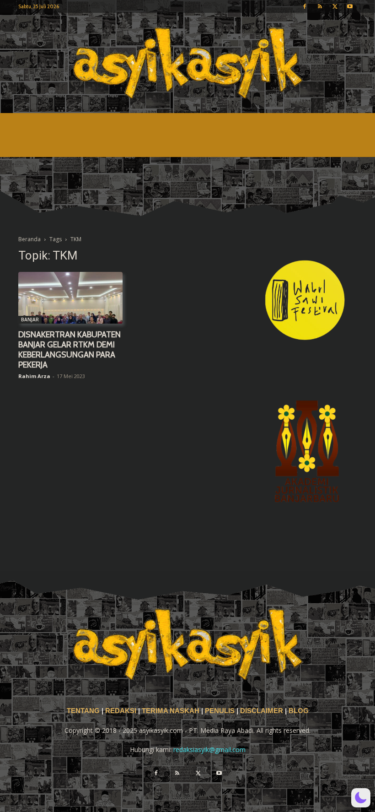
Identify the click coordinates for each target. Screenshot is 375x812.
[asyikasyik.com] (187, 63)
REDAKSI (120, 711)
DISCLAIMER (261, 711)
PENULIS (220, 711)
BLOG (299, 711)
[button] (360, 797)
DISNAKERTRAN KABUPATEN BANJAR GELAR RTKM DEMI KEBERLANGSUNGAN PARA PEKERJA (69, 350)
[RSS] (320, 6)
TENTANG (84, 711)
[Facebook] (304, 6)
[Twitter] (335, 6)
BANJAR (30, 319)
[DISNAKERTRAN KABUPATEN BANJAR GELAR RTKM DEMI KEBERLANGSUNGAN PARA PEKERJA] (70, 298)
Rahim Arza (34, 376)
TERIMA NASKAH (171, 711)
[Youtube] (350, 6)
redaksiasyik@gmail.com (209, 749)
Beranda (29, 239)
